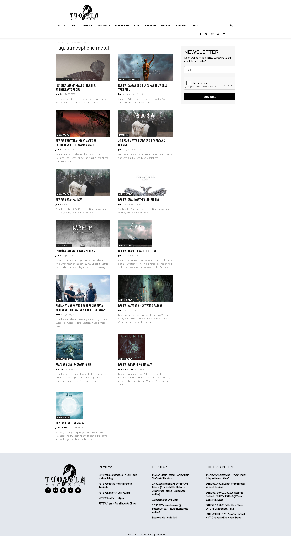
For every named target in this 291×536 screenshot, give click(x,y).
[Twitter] (218, 33)
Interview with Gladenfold (164, 517)
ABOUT (74, 25)
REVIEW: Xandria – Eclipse (111, 498)
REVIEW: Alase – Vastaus (70, 423)
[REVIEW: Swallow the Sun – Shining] (145, 182)
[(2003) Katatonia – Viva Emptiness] (83, 233)
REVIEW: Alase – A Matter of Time (137, 251)
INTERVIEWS (122, 25)
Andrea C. (60, 369)
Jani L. (59, 94)
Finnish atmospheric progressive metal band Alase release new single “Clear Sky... (82, 308)
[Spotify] (63, 490)
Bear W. (59, 314)
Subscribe (210, 96)
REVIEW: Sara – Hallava (69, 200)
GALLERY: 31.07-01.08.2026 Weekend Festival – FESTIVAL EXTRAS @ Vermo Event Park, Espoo (224, 496)
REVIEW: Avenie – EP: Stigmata (135, 365)
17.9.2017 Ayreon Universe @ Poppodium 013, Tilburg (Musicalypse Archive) (170, 508)
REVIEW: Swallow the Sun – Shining (139, 200)
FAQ (195, 25)
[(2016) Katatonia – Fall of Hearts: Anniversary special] (83, 67)
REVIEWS (102, 25)
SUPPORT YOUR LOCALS (129, 79)
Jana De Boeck (63, 427)
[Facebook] (200, 33)
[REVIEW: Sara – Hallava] (83, 182)
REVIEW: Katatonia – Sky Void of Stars (140, 306)
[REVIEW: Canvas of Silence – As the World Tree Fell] (145, 67)
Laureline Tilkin (126, 369)
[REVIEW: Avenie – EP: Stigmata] (145, 347)
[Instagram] (206, 33)
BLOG (137, 25)
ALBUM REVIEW (63, 135)
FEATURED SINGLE (64, 359)
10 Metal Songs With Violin (165, 499)
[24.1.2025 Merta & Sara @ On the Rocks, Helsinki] (145, 123)
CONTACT (182, 25)
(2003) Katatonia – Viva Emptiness (75, 251)
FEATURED (123, 135)
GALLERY (166, 25)
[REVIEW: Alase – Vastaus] (83, 405)
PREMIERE (151, 25)
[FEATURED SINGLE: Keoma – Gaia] (83, 347)
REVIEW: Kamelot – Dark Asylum (114, 492)
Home (61, 25)
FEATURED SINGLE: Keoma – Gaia (73, 365)
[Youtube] (224, 33)
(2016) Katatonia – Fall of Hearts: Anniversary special (76, 87)
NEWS (86, 25)
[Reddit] (212, 33)
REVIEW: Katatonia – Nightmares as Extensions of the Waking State (76, 143)
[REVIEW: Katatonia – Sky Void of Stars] (145, 288)
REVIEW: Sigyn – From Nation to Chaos (117, 503)
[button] (231, 25)
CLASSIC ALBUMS (64, 79)
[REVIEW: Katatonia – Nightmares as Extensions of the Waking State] (83, 123)
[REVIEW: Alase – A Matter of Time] (145, 233)
